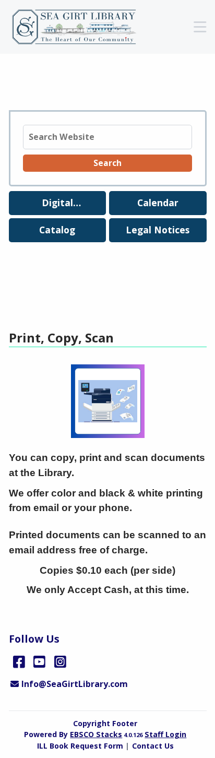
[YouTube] (39, 661)
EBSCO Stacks (96, 734)
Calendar (157, 202)
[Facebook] (19, 661)
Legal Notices (157, 229)
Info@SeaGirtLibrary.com (74, 684)
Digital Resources (57, 205)
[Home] (79, 27)
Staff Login (165, 734)
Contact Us (153, 746)
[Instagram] (60, 661)
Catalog (57, 229)
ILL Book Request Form (80, 746)
